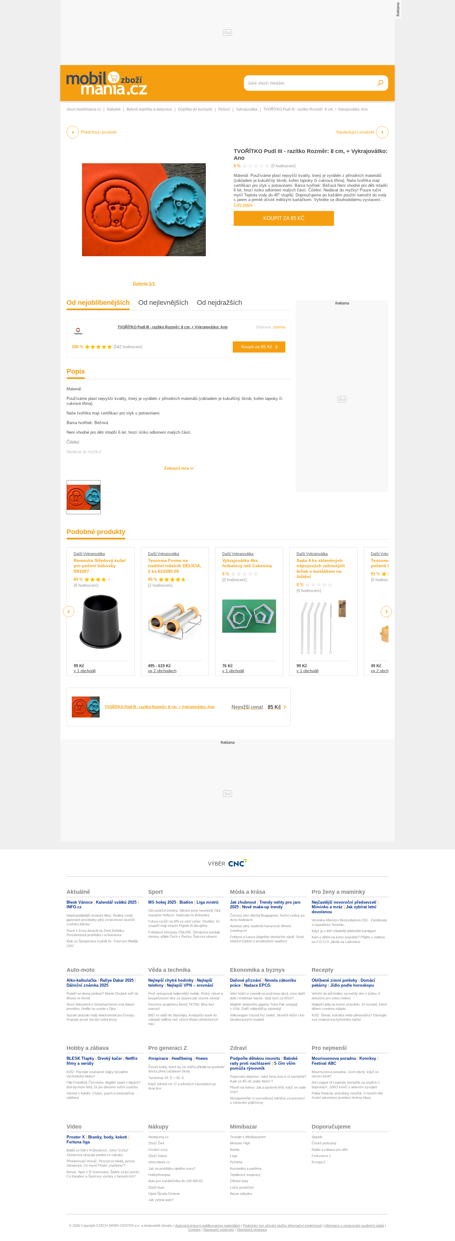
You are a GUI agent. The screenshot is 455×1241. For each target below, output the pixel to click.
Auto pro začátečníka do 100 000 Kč (175, 1181)
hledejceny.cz (158, 1137)
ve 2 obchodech (162, 671)
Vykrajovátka (247, 109)
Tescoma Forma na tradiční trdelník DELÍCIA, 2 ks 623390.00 (174, 566)
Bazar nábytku (241, 1193)
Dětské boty (239, 1181)
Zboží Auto (156, 1187)
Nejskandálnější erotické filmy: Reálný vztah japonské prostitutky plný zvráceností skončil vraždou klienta (100, 920)
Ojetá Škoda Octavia (164, 1193)
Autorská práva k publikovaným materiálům (207, 1225)
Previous (68, 611)
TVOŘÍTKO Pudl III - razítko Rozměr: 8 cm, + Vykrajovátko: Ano (173, 327)
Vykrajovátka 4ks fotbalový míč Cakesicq (247, 563)
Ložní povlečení (242, 1187)
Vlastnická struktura (252, 1229)
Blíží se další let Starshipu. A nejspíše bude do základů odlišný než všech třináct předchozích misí (183, 1019)
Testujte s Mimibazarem (248, 1137)
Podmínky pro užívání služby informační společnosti (282, 1225)
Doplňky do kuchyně (195, 109)
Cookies (194, 1229)
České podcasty (324, 1143)
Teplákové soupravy (245, 1175)
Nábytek (114, 109)
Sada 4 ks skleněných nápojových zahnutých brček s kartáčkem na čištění (321, 568)
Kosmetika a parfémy (246, 1168)
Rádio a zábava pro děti (329, 1149)
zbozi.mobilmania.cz (84, 109)
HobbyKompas (159, 1175)
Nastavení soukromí (218, 1229)
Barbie (235, 1149)
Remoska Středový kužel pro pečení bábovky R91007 (100, 566)
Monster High (240, 1143)
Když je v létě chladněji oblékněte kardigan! (344, 931)
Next (386, 611)
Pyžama (236, 1162)
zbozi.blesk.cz (159, 1162)
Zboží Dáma (157, 1156)
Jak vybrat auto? (161, 1200)
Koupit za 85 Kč (284, 218)
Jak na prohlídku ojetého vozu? (171, 1168)
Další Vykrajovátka (89, 554)
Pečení (224, 109)
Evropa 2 (318, 1162)
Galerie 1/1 (144, 283)
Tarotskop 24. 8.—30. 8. (166, 1078)
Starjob (317, 1137)
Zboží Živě (156, 1143)
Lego (233, 1156)
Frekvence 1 (321, 1156)
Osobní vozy (158, 1149)
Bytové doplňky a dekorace (149, 109)
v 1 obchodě (85, 671)
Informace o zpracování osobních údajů (354, 1225)
